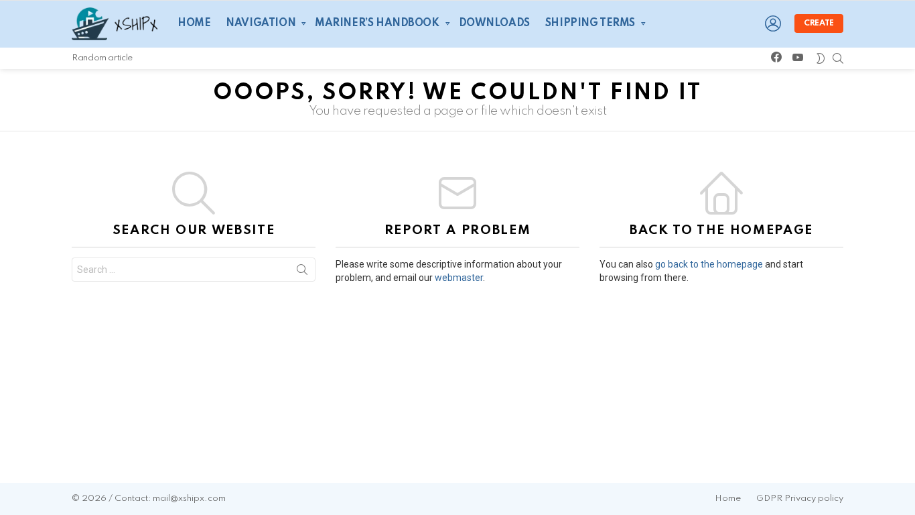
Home (194, 23)
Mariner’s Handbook (377, 23)
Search (302, 272)
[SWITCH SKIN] (820, 58)
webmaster (459, 277)
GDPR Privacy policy (799, 498)
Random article (102, 58)
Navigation (260, 23)
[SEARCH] (838, 58)
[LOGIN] (773, 23)
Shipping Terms (590, 23)
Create (819, 23)
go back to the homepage (709, 264)
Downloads (494, 23)
